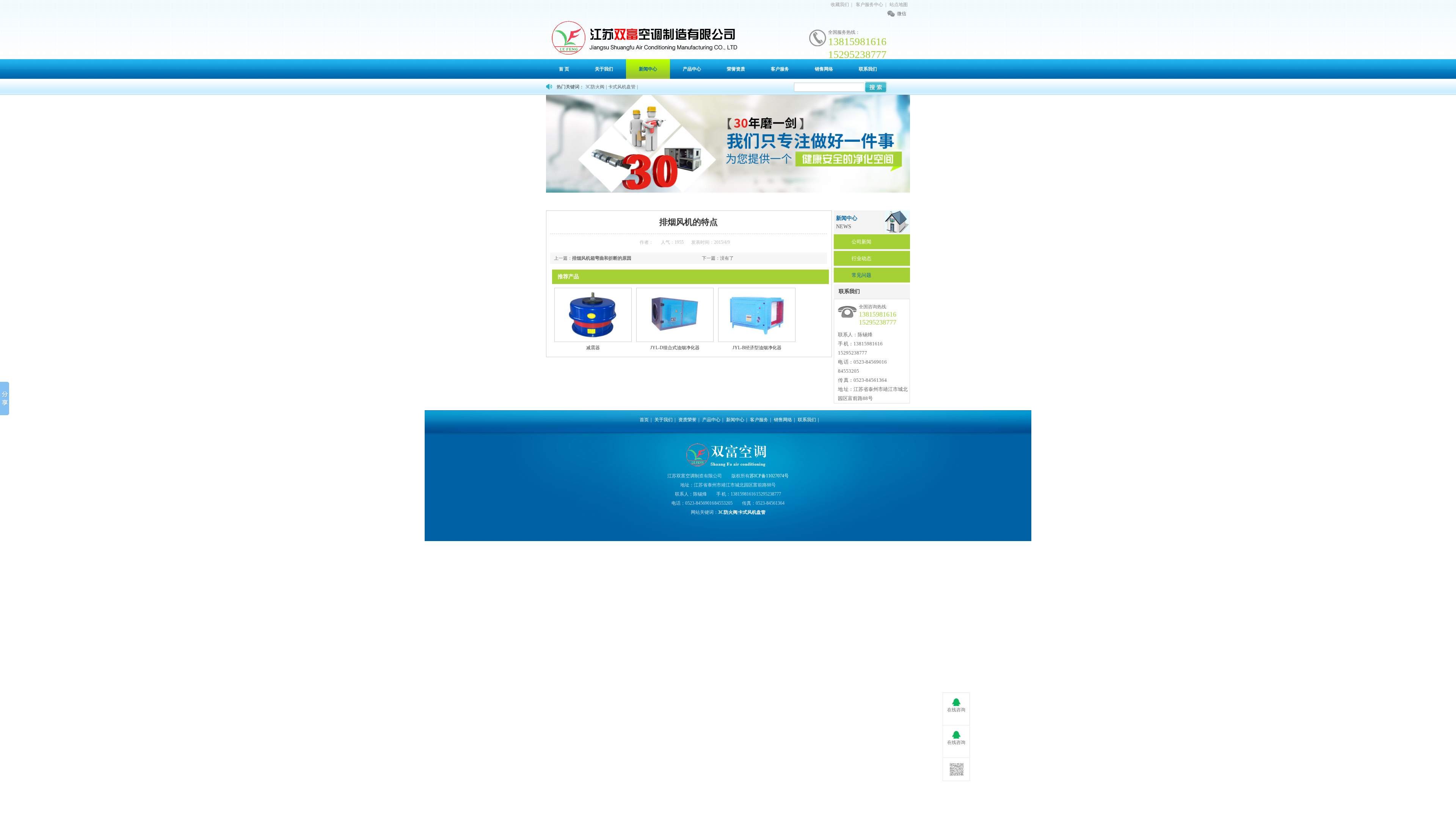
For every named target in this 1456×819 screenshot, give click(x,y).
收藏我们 (840, 4)
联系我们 (868, 69)
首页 (577, 201)
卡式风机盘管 (621, 86)
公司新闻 (861, 242)
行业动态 (861, 258)
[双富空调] (642, 37)
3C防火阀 (594, 86)
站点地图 (899, 4)
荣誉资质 (736, 69)
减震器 (593, 347)
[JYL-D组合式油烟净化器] (675, 340)
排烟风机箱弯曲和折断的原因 (601, 258)
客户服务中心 (869, 4)
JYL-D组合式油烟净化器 (675, 347)
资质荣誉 (687, 419)
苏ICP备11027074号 (769, 476)
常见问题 (861, 275)
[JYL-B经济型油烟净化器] (756, 340)
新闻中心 (648, 69)
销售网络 (824, 69)
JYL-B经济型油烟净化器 (757, 347)
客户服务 (780, 69)
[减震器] (593, 340)
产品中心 (692, 69)
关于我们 (604, 69)
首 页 (564, 69)
